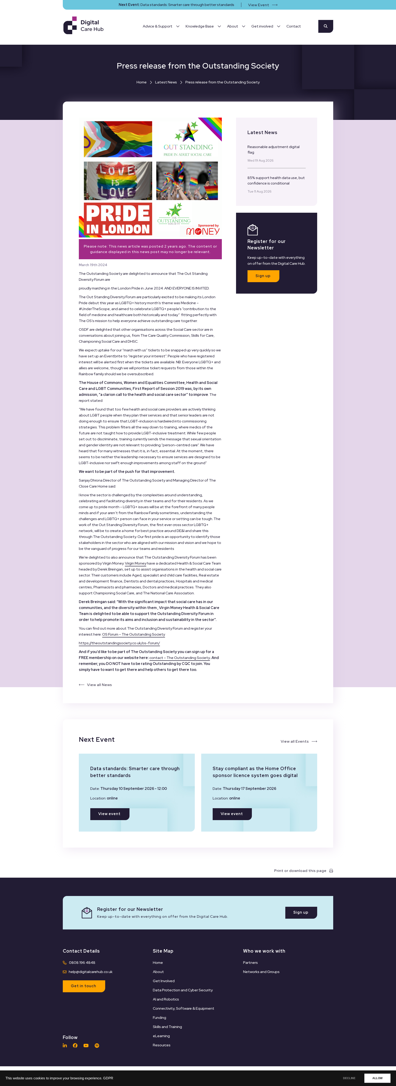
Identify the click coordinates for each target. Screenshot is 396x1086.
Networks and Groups (261, 971)
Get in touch (83, 986)
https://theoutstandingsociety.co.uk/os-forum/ (119, 643)
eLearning (161, 1036)
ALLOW (377, 1078)
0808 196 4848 (82, 962)
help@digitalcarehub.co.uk (91, 971)
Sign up (263, 275)
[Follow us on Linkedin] (66, 1045)
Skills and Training (167, 1026)
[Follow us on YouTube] (87, 1045)
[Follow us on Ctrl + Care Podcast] (98, 1045)
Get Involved (164, 981)
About (158, 971)
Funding (159, 1017)
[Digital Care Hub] (83, 26)
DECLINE (349, 1078)
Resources (161, 1045)
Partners (250, 962)
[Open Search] (325, 26)
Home (142, 82)
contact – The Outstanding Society (179, 657)
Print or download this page (300, 870)
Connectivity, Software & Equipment (183, 1008)
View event (109, 813)
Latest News (166, 82)
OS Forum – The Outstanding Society (133, 634)
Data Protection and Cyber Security (183, 990)
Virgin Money (135, 563)
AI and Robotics (166, 999)
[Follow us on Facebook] (76, 1045)
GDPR (108, 1078)
